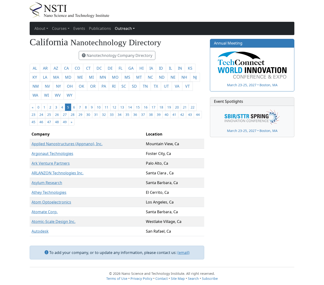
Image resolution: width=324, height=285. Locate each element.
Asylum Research (47, 182)
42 (182, 114)
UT (166, 86)
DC (99, 68)
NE (173, 77)
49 (65, 122)
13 (122, 107)
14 (130, 107)
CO (77, 68)
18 (161, 107)
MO (115, 77)
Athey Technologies (49, 192)
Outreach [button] (123, 28)
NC (150, 77)
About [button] (39, 28)
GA (131, 68)
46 (41, 122)
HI (141, 68)
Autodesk (40, 231)
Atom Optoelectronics (51, 202)
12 (114, 107)
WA (35, 95)
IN (180, 68)
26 (57, 114)
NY (58, 86)
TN (145, 86)
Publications (100, 28)
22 (192, 107)
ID (161, 68)
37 (143, 114)
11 (106, 107)
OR (93, 86)
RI (114, 86)
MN (103, 77)
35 (127, 114)
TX (156, 86)
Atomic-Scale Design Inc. (53, 221)
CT (88, 68)
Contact (161, 278)
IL (170, 68)
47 (49, 122)
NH (184, 77)
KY (34, 77)
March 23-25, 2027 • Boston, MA (252, 85)
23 (33, 114)
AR (45, 68)
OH (70, 86)
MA (56, 77)
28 (72, 114)
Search (193, 278)
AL (35, 68)
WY (69, 95)
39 (159, 114)
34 (119, 114)
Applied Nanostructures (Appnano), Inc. (67, 143)
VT (187, 86)
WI (46, 95)
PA (104, 86)
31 (96, 114)
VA (177, 86)
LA (45, 77)
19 (169, 107)
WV (58, 95)
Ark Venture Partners (51, 163)
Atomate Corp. (45, 211)
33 (112, 114)
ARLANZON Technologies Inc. (57, 173)
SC (123, 86)
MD (68, 77)
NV (47, 86)
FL (120, 68)
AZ (56, 68)
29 (80, 114)
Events (79, 28)
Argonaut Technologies (52, 153)
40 (166, 114)
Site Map (178, 278)
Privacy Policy (141, 278)
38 (151, 114)
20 (177, 107)
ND (162, 77)
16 (146, 107)
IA (151, 68)
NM (35, 86)
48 (57, 122)
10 (99, 107)
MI (91, 77)
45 (33, 122)
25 (49, 114)
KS (190, 68)
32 (104, 114)
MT (139, 77)
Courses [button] (59, 28)
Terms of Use (116, 278)
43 (190, 114)
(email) (183, 252)
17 (153, 107)
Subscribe (210, 278)
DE (110, 68)
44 (198, 114)
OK (81, 86)
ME (80, 77)
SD (134, 86)
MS (127, 77)
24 (41, 114)
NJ (195, 77)
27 (65, 114)
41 (174, 114)
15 (138, 107)
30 (88, 114)
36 (135, 114)
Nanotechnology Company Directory (119, 55)
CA (66, 68)
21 (185, 107)
